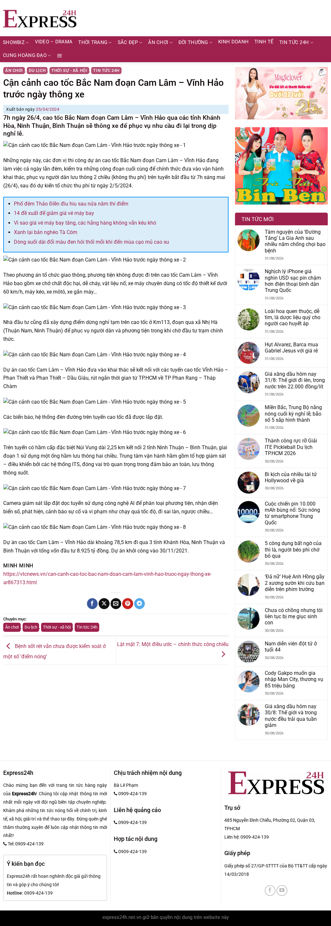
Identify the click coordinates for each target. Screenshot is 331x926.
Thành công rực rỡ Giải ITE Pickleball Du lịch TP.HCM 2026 (291, 447)
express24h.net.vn (121, 917)
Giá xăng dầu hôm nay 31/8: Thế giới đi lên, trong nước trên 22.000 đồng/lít (295, 380)
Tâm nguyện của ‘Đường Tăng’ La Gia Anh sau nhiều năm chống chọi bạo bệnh (295, 241)
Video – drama (54, 42)
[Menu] (59, 55)
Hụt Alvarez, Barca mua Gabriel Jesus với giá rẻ (291, 347)
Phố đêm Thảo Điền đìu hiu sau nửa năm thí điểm (71, 204)
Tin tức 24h (294, 42)
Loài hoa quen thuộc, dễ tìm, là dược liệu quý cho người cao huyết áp (292, 317)
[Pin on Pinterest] (127, 603)
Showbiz (14, 42)
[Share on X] (104, 603)
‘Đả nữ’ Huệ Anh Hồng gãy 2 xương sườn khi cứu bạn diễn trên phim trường (295, 583)
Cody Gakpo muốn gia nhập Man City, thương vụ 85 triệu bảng (294, 679)
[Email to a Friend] (116, 603)
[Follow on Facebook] (270, 890)
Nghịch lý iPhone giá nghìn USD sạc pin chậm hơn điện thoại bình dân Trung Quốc (293, 280)
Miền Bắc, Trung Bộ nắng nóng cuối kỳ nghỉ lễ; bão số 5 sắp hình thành (293, 413)
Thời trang (92, 42)
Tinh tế (263, 42)
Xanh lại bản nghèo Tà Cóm (45, 232)
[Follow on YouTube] (281, 890)
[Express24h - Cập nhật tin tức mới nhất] (39, 18)
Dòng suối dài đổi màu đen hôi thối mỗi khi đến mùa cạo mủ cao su (91, 242)
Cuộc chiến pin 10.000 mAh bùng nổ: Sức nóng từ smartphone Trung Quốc (292, 513)
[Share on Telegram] (139, 603)
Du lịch (37, 70)
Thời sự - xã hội (69, 70)
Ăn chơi (158, 42)
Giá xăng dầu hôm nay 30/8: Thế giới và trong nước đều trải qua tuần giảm (291, 715)
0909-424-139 (254, 837)
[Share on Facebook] (92, 603)
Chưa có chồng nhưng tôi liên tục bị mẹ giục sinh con (294, 616)
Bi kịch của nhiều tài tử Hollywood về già (291, 477)
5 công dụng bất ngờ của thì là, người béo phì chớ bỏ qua (293, 549)
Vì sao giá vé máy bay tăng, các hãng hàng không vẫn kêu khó (85, 223)
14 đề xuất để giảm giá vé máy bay (54, 213)
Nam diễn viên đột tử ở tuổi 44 (291, 647)
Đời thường (193, 42)
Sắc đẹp (128, 42)
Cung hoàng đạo (25, 55)
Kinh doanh (233, 42)
